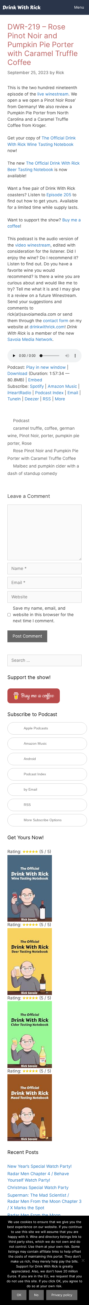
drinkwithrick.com (47, 326)
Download (17, 373)
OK (19, 1295)
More (60, 398)
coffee (50, 428)
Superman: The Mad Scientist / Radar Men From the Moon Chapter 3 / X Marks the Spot (44, 1201)
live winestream (52, 94)
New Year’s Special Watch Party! (39, 1166)
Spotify (37, 386)
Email (72, 392)
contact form (55, 320)
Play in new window (46, 367)
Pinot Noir (29, 435)
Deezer (32, 398)
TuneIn (14, 398)
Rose (27, 443)
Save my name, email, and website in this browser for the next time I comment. (43, 614)
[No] (82, 1260)
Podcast (21, 420)
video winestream (32, 245)
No (36, 1295)
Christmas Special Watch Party (37, 1187)
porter (47, 435)
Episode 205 (58, 194)
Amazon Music (62, 386)
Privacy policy (61, 1295)
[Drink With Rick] (21, 7)
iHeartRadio (19, 392)
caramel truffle (27, 428)
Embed (35, 379)
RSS (47, 398)
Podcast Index (49, 392)
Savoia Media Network (29, 339)
